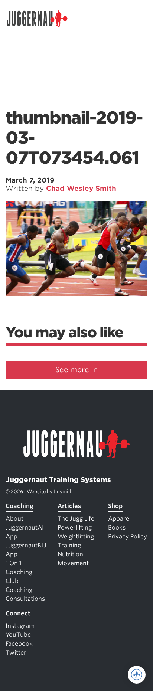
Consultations (25, 598)
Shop (115, 506)
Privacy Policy (127, 536)
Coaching (19, 506)
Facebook (19, 643)
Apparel (119, 518)
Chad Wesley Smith (81, 188)
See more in (76, 369)
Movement (73, 563)
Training (69, 545)
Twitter (16, 652)
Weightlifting (76, 536)
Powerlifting (75, 527)
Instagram (20, 625)
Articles (69, 506)
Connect (18, 613)
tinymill (62, 491)
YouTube (18, 634)
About (14, 518)
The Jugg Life (76, 518)
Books (117, 527)
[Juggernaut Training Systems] (41, 18)
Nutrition (70, 554)
